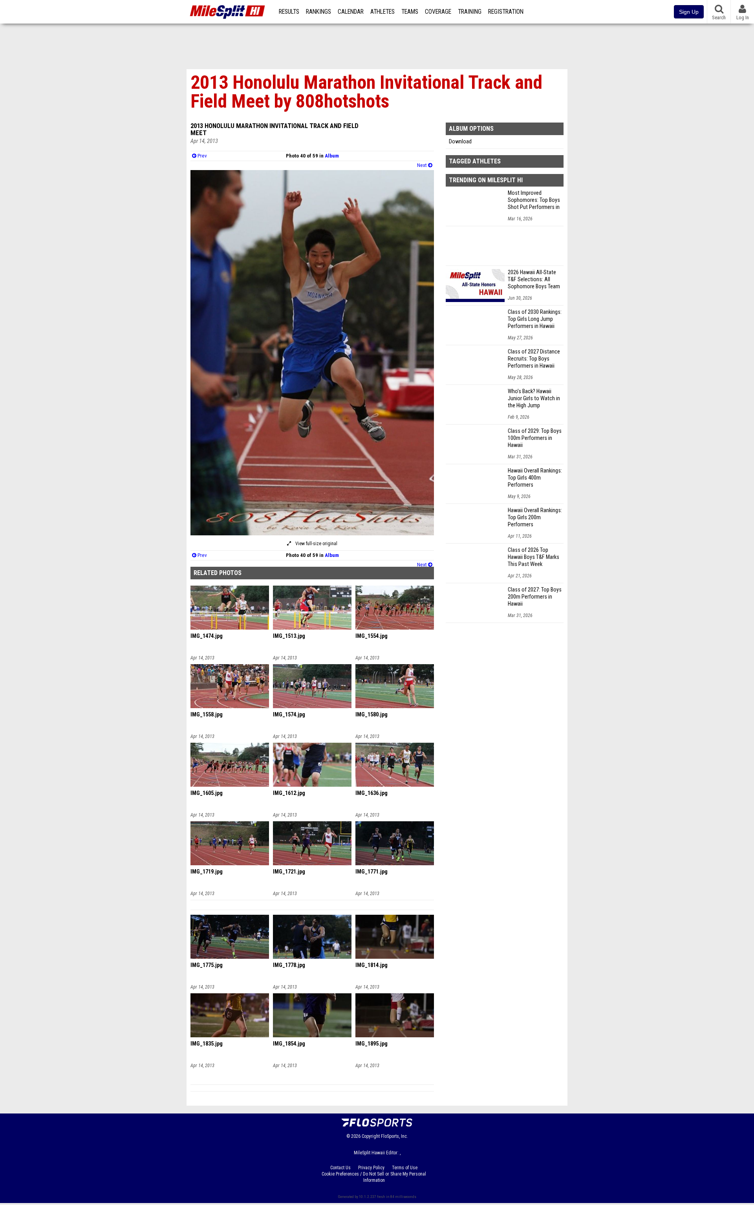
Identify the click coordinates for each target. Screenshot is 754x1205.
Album (332, 156)
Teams (409, 11)
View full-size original (315, 543)
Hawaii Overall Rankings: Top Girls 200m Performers (535, 517)
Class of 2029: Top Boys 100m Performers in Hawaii (535, 438)
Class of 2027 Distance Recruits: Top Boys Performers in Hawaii (534, 358)
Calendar (351, 11)
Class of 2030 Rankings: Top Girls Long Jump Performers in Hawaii (535, 319)
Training (469, 11)
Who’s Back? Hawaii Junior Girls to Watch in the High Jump (534, 398)
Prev (201, 156)
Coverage (438, 11)
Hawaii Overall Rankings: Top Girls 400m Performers (535, 477)
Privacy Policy (371, 1167)
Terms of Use (404, 1167)
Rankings (318, 11)
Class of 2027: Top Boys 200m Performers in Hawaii (535, 596)
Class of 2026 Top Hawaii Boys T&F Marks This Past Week (533, 557)
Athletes (382, 11)
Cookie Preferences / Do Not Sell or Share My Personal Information (374, 1177)
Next (422, 165)
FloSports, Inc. (394, 1136)
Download (460, 141)
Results (289, 11)
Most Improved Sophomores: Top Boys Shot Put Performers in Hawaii (534, 200)
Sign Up (689, 12)
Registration (505, 11)
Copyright (371, 1136)
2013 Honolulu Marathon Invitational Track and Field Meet (274, 129)
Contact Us (340, 1167)
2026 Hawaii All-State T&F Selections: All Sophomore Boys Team (534, 279)
